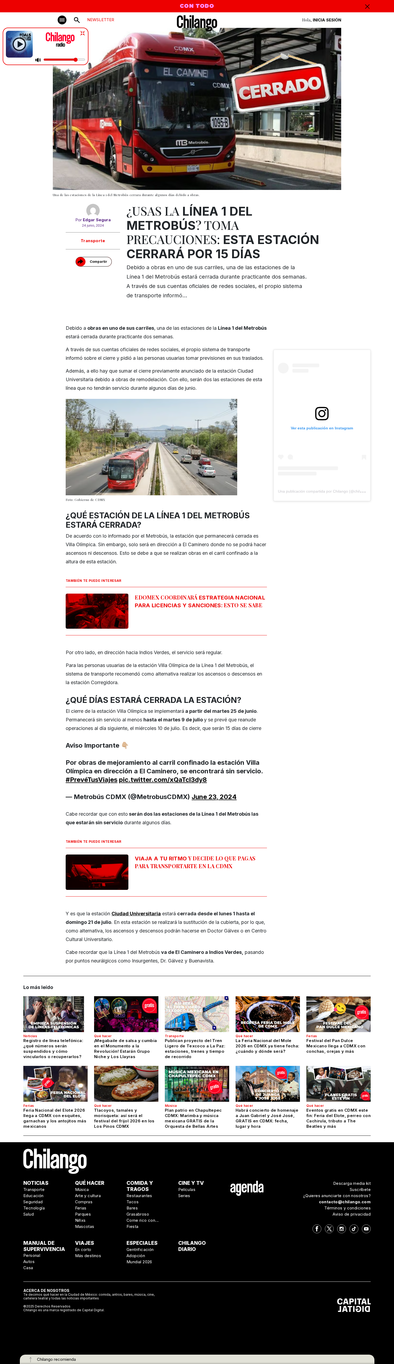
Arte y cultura (88, 1195)
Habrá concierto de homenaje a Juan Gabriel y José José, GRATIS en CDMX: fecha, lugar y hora (267, 1118)
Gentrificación (140, 1249)
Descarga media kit (352, 1183)
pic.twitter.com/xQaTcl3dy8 (163, 780)
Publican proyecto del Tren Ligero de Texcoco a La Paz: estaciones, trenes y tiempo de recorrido (195, 1048)
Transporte (93, 240)
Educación (33, 1195)
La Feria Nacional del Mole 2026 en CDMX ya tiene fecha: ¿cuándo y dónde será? (267, 1046)
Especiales (142, 1243)
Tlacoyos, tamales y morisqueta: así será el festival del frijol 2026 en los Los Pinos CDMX (124, 1118)
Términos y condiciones (347, 1208)
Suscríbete (360, 1189)
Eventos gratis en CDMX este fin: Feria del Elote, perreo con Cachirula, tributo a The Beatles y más (338, 1118)
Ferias (311, 1036)
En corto (83, 1249)
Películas (187, 1189)
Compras (84, 1201)
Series (184, 1195)
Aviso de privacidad (352, 1214)
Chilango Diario (192, 1246)
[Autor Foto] (93, 210)
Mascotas (84, 1226)
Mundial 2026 (139, 1261)
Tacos (133, 1201)
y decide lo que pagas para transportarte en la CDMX (195, 862)
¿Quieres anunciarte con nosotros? (337, 1195)
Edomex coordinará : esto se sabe (200, 601)
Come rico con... (143, 1220)
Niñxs (80, 1220)
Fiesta (132, 1226)
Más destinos (88, 1255)
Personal (31, 1255)
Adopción (136, 1255)
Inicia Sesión (327, 20)
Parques (83, 1214)
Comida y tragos (140, 1186)
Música (171, 1106)
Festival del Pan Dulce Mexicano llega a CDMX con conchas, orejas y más (335, 1046)
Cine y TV (191, 1183)
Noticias (30, 1036)
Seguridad (33, 1201)
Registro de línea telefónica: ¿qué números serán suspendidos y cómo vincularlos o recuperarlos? (53, 1048)
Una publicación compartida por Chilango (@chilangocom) (327, 491)
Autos (29, 1261)
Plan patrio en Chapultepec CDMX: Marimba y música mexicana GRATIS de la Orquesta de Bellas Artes (193, 1118)
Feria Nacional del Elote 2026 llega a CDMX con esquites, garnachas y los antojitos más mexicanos (54, 1118)
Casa (28, 1267)
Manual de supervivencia (44, 1246)
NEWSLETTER (100, 19)
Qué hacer (103, 1036)
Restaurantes (139, 1195)
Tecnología (34, 1208)
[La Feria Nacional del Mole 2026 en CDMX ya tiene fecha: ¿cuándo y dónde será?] (268, 1014)
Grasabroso (138, 1214)
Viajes (84, 1243)
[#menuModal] (62, 20)
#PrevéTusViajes (91, 780)
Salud (28, 1214)
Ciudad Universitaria (136, 913)
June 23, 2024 (214, 797)
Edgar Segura (97, 219)
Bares (132, 1208)
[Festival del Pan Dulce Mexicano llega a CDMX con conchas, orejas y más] (338, 1014)
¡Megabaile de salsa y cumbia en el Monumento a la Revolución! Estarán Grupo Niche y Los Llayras (125, 1048)
